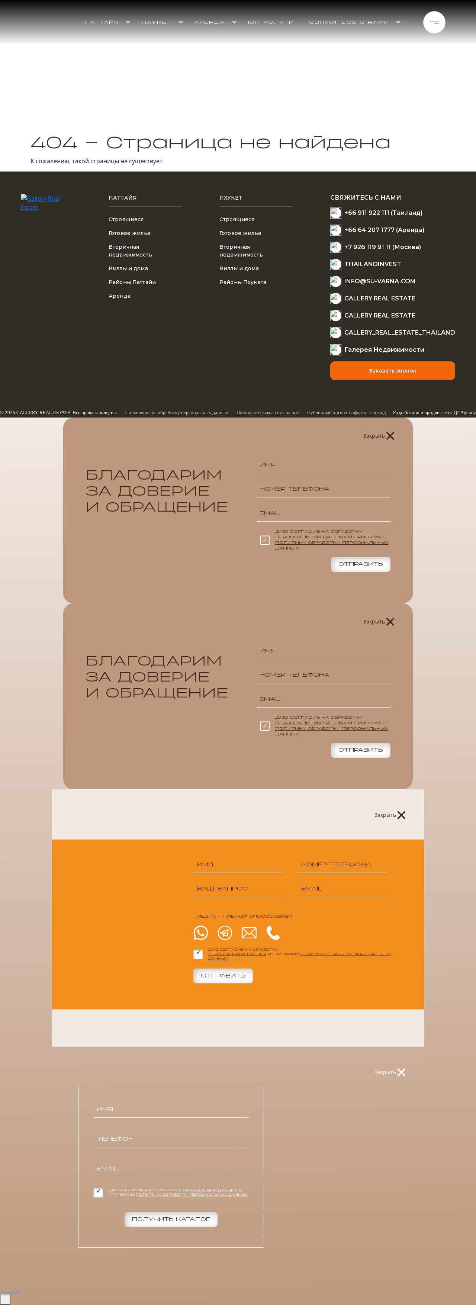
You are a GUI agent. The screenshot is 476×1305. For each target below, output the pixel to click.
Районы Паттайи (132, 282)
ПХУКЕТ (230, 197)
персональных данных (311, 537)
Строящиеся (126, 219)
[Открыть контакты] (5, 1299)
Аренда (209, 22)
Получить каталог (171, 1219)
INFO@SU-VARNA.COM (380, 281)
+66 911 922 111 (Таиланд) (383, 212)
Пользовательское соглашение (268, 412)
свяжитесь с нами (349, 22)
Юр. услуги (271, 22)
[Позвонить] (19, 1289)
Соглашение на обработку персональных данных (176, 412)
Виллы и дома (128, 268)
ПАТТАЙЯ (102, 22)
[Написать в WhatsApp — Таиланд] (1, 1289)
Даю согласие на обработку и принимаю (331, 540)
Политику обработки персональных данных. (192, 1194)
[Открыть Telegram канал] (10, 1289)
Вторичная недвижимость (130, 251)
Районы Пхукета (242, 282)
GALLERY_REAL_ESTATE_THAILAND (399, 332)
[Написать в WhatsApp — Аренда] (4, 1289)
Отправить (360, 564)
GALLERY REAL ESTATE (379, 298)
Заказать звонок (392, 370)
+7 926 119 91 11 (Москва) (382, 247)
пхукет (157, 22)
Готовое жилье (130, 233)
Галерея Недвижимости (384, 349)
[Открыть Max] (21, 1289)
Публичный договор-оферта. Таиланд (346, 412)
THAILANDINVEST (372, 264)
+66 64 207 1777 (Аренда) (384, 229)
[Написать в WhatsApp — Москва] (7, 1289)
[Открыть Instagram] (13, 1289)
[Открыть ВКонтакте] (16, 1289)
